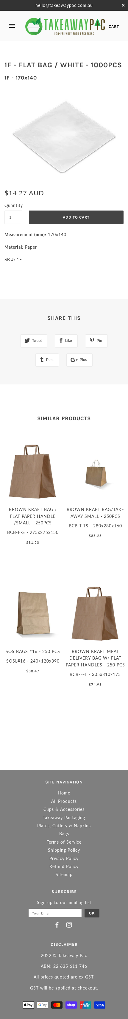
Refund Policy (64, 866)
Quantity (13, 205)
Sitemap (64, 874)
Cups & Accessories (64, 809)
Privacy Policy (64, 858)
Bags (64, 833)
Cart (114, 26)
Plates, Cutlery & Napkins (64, 825)
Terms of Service (64, 842)
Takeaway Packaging (64, 817)
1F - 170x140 (20, 77)
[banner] (65, 26)
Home (64, 792)
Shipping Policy (64, 850)
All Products (64, 801)
